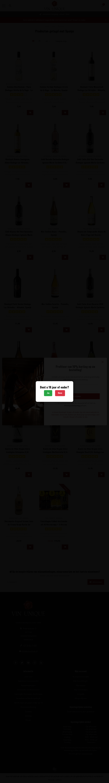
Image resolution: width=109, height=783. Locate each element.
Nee (60, 393)
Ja (48, 393)
